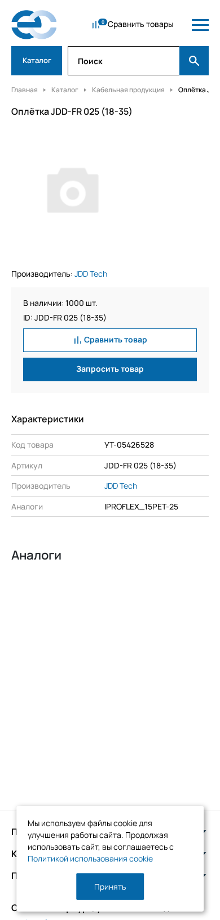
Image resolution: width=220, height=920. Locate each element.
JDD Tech (90, 273)
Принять (110, 886)
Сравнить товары (141, 24)
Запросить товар (110, 368)
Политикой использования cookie (90, 858)
